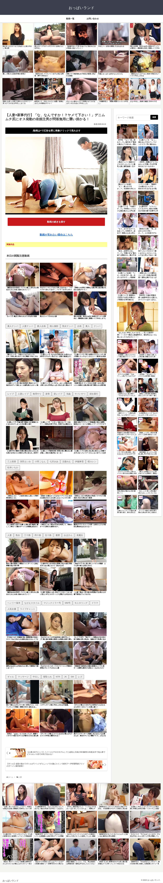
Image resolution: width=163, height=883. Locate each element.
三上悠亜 (11, 461)
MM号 (68, 603)
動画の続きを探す (56, 222)
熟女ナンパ (67, 326)
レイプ (10, 394)
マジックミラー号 (52, 603)
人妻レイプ (23, 394)
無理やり (37, 394)
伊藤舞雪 (79, 461)
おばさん (68, 535)
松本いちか (12, 467)
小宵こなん (40, 461)
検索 (154, 117)
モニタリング (80, 603)
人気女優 (11, 609)
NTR (58, 676)
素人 (87, 326)
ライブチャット (27, 609)
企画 (79, 326)
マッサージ (23, 676)
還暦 (58, 535)
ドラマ (95, 603)
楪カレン (92, 461)
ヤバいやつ (80, 394)
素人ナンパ (12, 326)
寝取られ (47, 676)
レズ (80, 676)
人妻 (9, 535)
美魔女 (80, 535)
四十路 (38, 535)
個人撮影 (54, 326)
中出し (36, 676)
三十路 (27, 535)
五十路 (48, 535)
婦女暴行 (94, 394)
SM (72, 676)
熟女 (18, 535)
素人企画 (41, 326)
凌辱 (47, 394)
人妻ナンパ (27, 326)
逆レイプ (58, 394)
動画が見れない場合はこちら (56, 234)
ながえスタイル (31, 603)
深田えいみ (25, 461)
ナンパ (97, 326)
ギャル (10, 676)
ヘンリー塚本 (13, 603)
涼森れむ (66, 461)
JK (65, 676)
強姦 (68, 394)
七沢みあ (54, 461)
